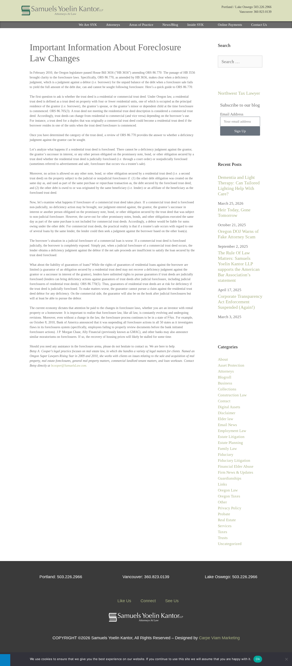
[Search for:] (240, 62)
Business (225, 383)
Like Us (123, 601)
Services (225, 526)
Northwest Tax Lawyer (239, 93)
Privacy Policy (229, 508)
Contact (224, 401)
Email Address (231, 114)
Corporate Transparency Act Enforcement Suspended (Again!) (240, 302)
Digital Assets (229, 407)
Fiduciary (225, 454)
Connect (147, 601)
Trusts (223, 538)
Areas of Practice (141, 25)
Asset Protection (231, 365)
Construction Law (232, 395)
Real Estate (227, 520)
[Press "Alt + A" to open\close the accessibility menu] (5, 660)
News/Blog (170, 25)
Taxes (222, 532)
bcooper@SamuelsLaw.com (68, 365)
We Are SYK (88, 25)
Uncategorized (230, 544)
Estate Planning (230, 442)
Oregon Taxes (229, 496)
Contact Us (259, 25)
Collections (227, 389)
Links (222, 484)
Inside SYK (195, 25)
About (223, 359)
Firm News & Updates (235, 472)
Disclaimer (226, 413)
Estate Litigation (231, 437)
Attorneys (113, 25)
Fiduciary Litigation (234, 460)
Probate (224, 514)
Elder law (225, 419)
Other (222, 502)
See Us (171, 601)
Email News (227, 425)
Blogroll (224, 377)
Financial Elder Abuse (235, 466)
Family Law (227, 448)
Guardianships (229, 478)
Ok (258, 659)
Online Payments (230, 25)
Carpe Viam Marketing (219, 638)
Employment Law (232, 431)
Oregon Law (228, 490)
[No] (286, 659)
